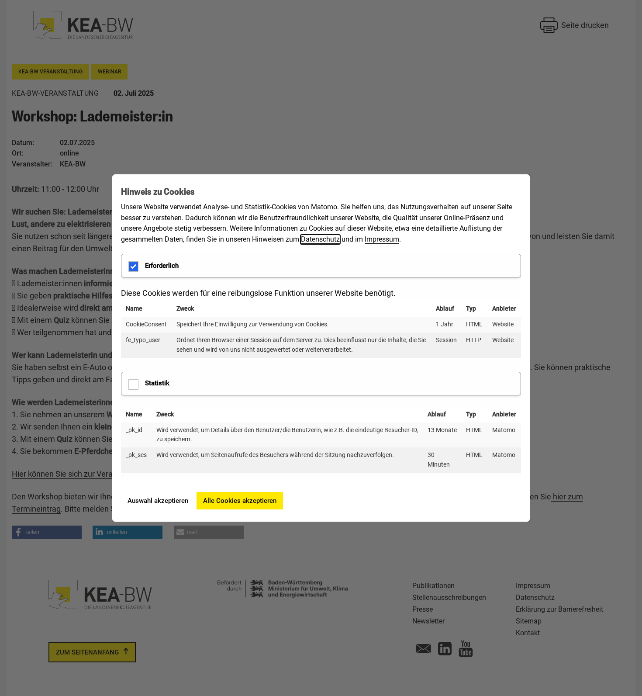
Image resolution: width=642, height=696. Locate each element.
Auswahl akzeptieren (158, 501)
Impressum (382, 239)
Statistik (157, 383)
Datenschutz (320, 239)
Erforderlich (162, 266)
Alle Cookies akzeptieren (239, 501)
